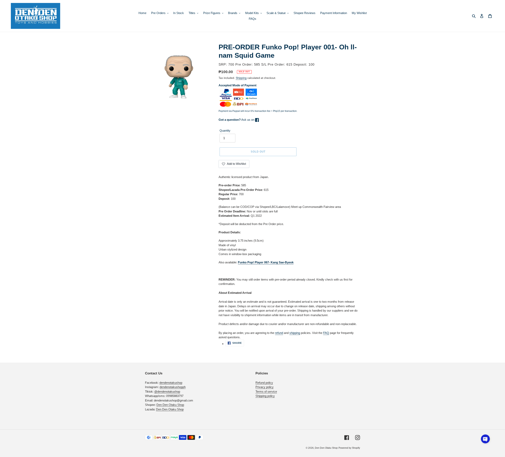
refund (279, 333)
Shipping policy (265, 396)
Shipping (241, 77)
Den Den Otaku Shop (170, 404)
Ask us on (237, 119)
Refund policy (264, 382)
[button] (485, 438)
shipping (294, 333)
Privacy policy (264, 387)
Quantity (225, 130)
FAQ (326, 333)
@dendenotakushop (167, 391)
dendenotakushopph (173, 387)
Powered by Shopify (349, 448)
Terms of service (266, 391)
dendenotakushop (170, 382)
